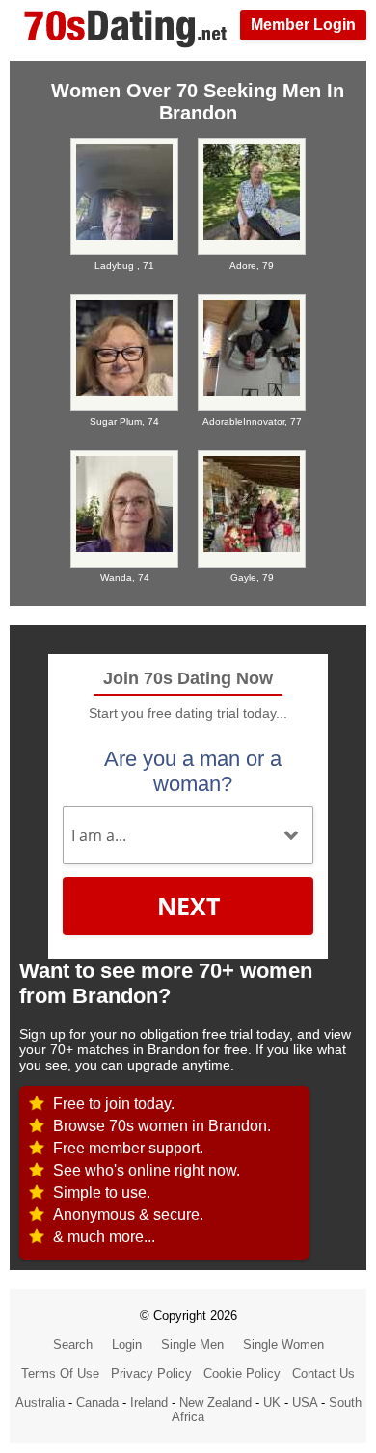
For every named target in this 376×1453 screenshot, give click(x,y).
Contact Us (323, 1373)
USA (304, 1402)
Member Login (303, 24)
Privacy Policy (151, 1373)
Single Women (283, 1344)
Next (188, 905)
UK (272, 1402)
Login (127, 1344)
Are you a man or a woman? (193, 771)
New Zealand (215, 1402)
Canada (97, 1402)
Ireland (149, 1402)
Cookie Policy (242, 1373)
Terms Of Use (60, 1373)
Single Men (192, 1344)
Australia (40, 1402)
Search (73, 1344)
